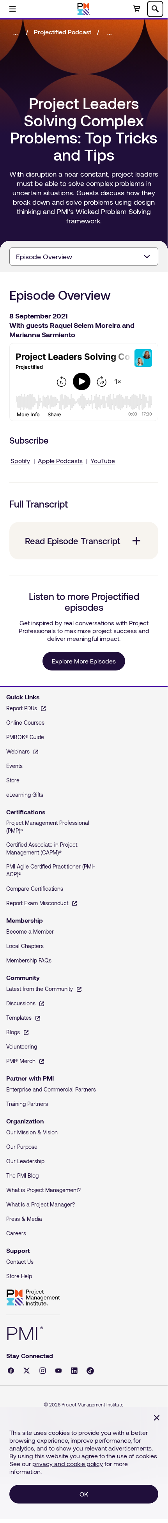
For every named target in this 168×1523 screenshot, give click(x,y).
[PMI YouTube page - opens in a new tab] (58, 1370)
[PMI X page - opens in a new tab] (27, 1370)
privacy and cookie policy (67, 1463)
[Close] (156, 1418)
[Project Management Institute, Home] (84, 9)
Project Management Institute (33, 1298)
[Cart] (136, 9)
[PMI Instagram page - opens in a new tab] (43, 1370)
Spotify (20, 460)
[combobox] (83, 256)
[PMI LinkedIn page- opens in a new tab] (74, 1370)
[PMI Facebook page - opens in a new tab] (11, 1370)
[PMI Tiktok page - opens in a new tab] (90, 1371)
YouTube (102, 460)
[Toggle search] (155, 9)
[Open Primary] (12, 9)
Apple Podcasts (60, 460)
